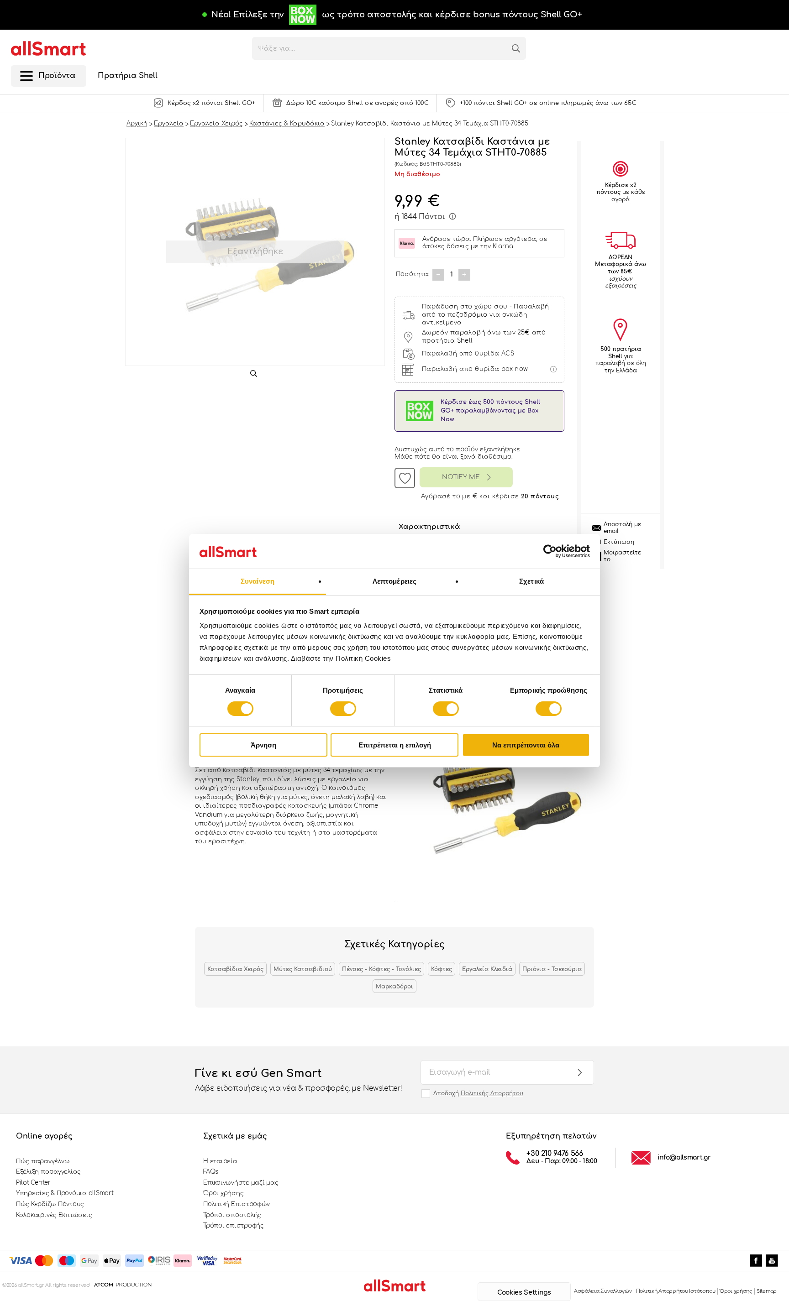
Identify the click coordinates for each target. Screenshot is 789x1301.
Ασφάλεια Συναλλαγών (603, 1291)
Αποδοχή (478, 1093)
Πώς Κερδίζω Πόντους (50, 1204)
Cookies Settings (524, 1292)
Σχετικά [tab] (531, 581)
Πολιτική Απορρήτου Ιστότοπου (675, 1291)
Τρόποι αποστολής (232, 1215)
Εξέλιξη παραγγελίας (48, 1172)
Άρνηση (263, 745)
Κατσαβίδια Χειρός (235, 969)
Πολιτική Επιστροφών (236, 1204)
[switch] (343, 708)
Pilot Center (33, 1183)
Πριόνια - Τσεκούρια (552, 969)
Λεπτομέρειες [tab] (394, 581)
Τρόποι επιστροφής (233, 1226)
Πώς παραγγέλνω (42, 1161)
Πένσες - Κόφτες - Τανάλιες (381, 969)
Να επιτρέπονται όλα (525, 745)
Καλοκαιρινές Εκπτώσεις (54, 1215)
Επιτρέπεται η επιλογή (394, 745)
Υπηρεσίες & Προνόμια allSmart (64, 1193)
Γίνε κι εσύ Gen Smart (298, 1079)
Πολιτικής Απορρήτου (492, 1093)
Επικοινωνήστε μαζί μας (240, 1183)
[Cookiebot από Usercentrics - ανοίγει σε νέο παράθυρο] (550, 551)
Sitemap (767, 1291)
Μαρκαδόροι (394, 986)
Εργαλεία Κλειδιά (487, 969)
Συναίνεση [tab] (257, 581)
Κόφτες (441, 969)
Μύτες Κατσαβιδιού (303, 969)
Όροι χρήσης (223, 1193)
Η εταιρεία (220, 1161)
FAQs (210, 1172)
